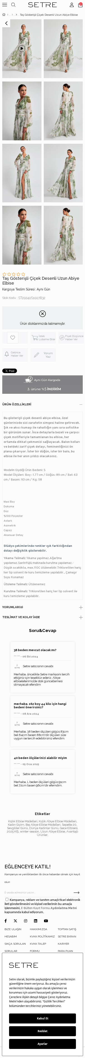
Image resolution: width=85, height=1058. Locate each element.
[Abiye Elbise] (16, 14)
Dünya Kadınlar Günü (43, 828)
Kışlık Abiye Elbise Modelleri (57, 821)
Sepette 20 (69, 824)
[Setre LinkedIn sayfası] (35, 921)
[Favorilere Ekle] (17, 337)
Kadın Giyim (16, 824)
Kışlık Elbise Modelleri (22, 821)
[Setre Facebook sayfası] (6, 921)
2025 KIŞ (13, 831)
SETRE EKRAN (67, 936)
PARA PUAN (65, 951)
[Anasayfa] (7, 14)
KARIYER (63, 943)
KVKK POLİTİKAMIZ (42, 936)
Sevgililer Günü (17, 828)
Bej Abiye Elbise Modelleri (43, 824)
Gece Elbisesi (69, 828)
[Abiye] (12, 14)
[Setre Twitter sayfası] (15, 921)
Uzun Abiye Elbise (52, 831)
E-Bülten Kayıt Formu (36, 908)
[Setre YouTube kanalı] (46, 921)
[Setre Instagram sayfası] (25, 921)
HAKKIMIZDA (38, 929)
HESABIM (11, 936)
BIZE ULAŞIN (13, 929)
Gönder (76, 893)
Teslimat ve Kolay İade (21, 617)
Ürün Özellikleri (16, 404)
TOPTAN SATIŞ (67, 929)
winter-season (29, 831)
